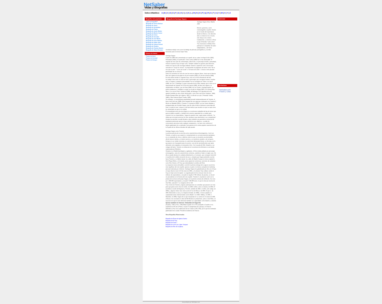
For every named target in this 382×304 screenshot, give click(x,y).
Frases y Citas (225, 92)
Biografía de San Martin (153, 38)
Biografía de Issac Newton (154, 40)
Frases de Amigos (151, 60)
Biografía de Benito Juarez (154, 33)
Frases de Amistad (151, 58)
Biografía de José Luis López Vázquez (177, 224)
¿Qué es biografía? (152, 21)
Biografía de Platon (152, 29)
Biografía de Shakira (152, 46)
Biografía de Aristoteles (153, 27)
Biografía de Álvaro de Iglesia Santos (176, 218)
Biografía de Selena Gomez (154, 44)
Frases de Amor (151, 56)
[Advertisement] (180, 33)
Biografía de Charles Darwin (154, 48)
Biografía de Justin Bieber (154, 31)
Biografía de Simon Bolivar (154, 23)
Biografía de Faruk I (171, 222)
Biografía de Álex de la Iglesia (174, 226)
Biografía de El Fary (171, 220)
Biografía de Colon (151, 35)
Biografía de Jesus (151, 25)
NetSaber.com (225, 90)
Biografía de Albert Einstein (154, 50)
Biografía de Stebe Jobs (153, 42)
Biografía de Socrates (152, 37)
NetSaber (154, 4)
